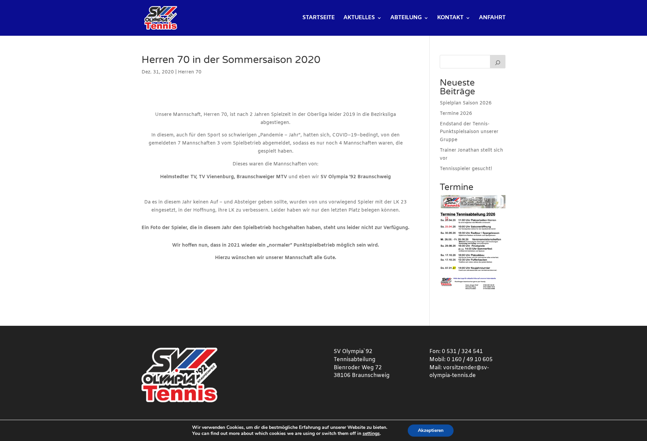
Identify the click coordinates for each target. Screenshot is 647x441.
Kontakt (450, 18)
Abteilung (406, 18)
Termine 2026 (456, 114)
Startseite (318, 18)
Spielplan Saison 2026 (466, 103)
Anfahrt (492, 18)
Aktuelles (359, 18)
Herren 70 (190, 72)
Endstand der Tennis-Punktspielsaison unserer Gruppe (469, 132)
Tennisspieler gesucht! (466, 169)
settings (371, 434)
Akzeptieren (430, 430)
